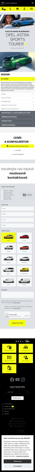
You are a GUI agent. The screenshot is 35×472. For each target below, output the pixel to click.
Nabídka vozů (8, 406)
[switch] (2, 306)
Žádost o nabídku (9, 191)
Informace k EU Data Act (18, 426)
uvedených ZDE (16, 302)
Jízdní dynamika (8, 125)
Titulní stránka (8, 404)
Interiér (3, 94)
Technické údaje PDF (18, 154)
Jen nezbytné (17, 466)
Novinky (6, 411)
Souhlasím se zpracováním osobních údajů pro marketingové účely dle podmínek (18, 307)
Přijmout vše (17, 461)
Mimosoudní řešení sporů (18, 421)
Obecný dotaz (8, 199)
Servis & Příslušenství (9, 409)
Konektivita (7, 121)
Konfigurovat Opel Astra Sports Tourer (18, 146)
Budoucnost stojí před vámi (10, 109)
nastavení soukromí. (22, 456)
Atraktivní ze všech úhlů (8, 105)
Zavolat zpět (7, 197)
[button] (17, 323)
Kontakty (6, 414)
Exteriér (4, 79)
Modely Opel (17, 398)
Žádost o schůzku (9, 195)
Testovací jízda (8, 193)
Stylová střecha (6, 98)
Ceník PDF (18, 150)
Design (5, 74)
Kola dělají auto (6, 101)
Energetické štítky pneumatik (18, 424)
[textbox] (17, 208)
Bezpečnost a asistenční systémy (16, 113)
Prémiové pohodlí (9, 117)
